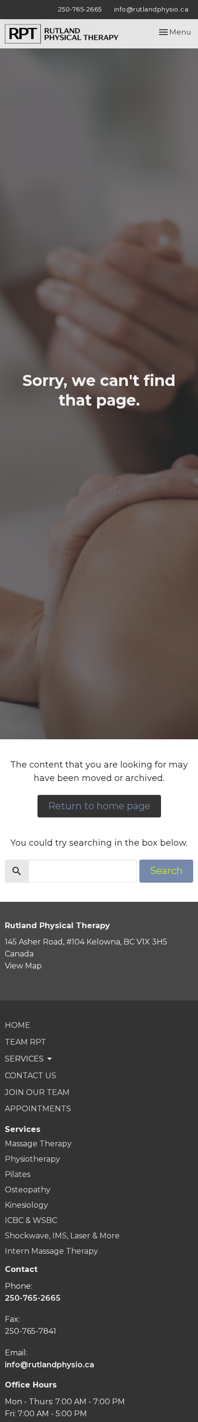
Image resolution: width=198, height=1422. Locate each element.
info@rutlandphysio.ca (151, 9)
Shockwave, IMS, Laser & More (62, 1235)
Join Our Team (37, 1092)
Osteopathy (27, 1189)
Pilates (17, 1174)
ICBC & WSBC (31, 1220)
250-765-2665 (80, 9)
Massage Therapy (38, 1143)
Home (17, 1025)
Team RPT (25, 1042)
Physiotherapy (32, 1159)
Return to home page (99, 806)
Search (166, 870)
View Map (23, 965)
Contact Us (30, 1075)
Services (22, 1129)
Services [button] (24, 1058)
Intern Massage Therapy (51, 1251)
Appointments (38, 1108)
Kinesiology (26, 1205)
